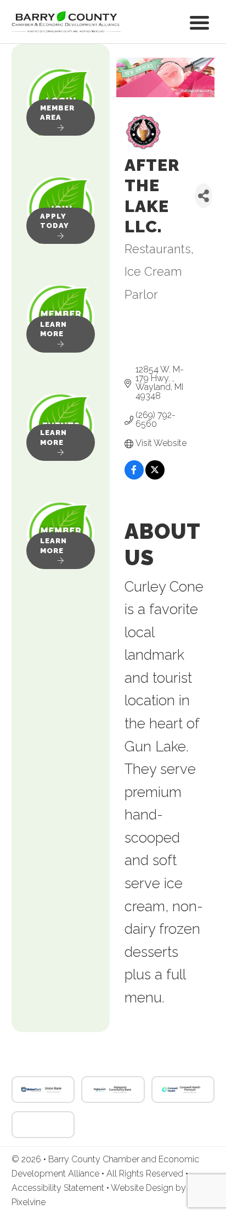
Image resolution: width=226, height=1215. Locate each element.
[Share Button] (203, 195)
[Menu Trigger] (199, 22)
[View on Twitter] (155, 477)
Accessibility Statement (59, 1188)
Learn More (53, 329)
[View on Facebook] (134, 477)
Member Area (57, 113)
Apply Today (54, 221)
